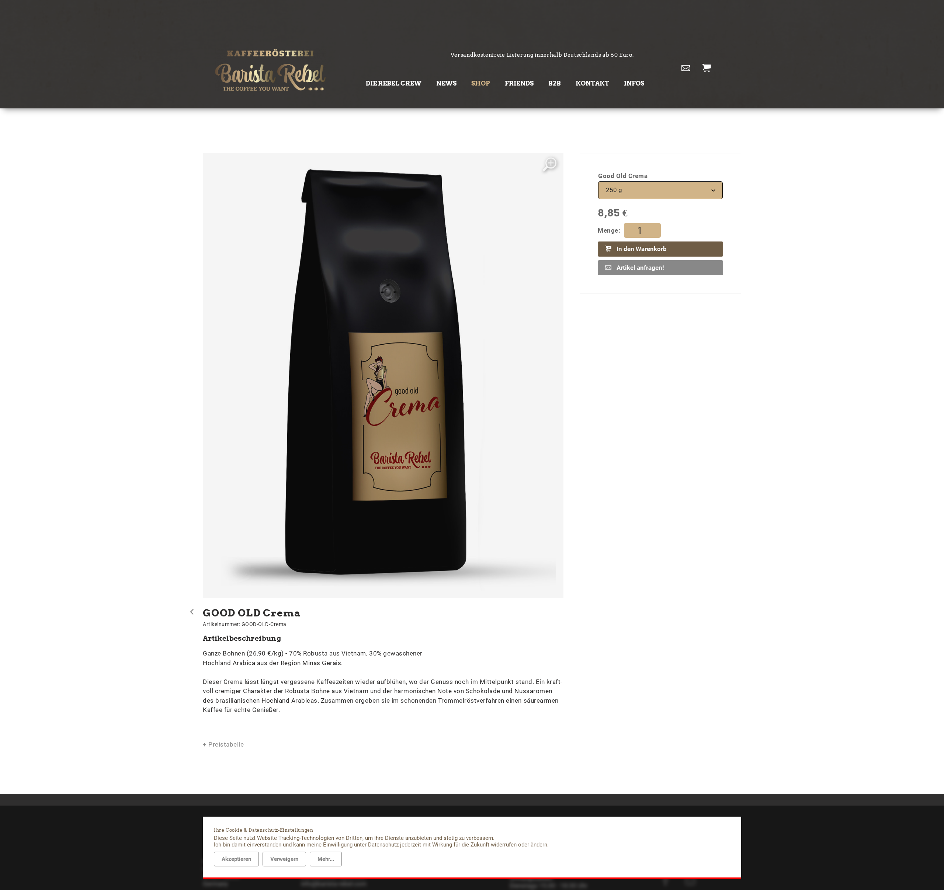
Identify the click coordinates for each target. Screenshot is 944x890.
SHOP (480, 83)
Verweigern (284, 859)
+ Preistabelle (223, 744)
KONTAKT (592, 83)
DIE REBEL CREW (393, 83)
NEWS (446, 83)
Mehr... (325, 859)
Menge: (609, 230)
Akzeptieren (236, 859)
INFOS (634, 83)
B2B (554, 83)
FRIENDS (519, 83)
